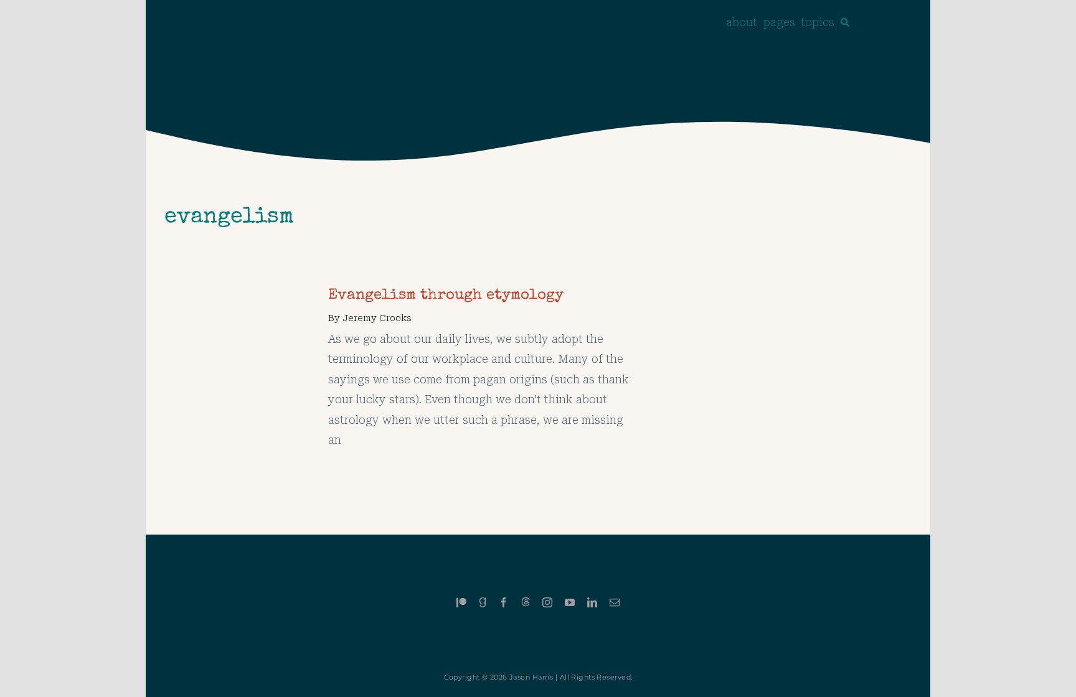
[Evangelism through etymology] (236, 295)
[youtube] (570, 602)
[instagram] (547, 602)
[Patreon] (461, 602)
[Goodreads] (482, 602)
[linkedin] (592, 602)
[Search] (845, 22)
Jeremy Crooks (377, 318)
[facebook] (504, 602)
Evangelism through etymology (446, 295)
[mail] (615, 602)
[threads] (525, 602)
